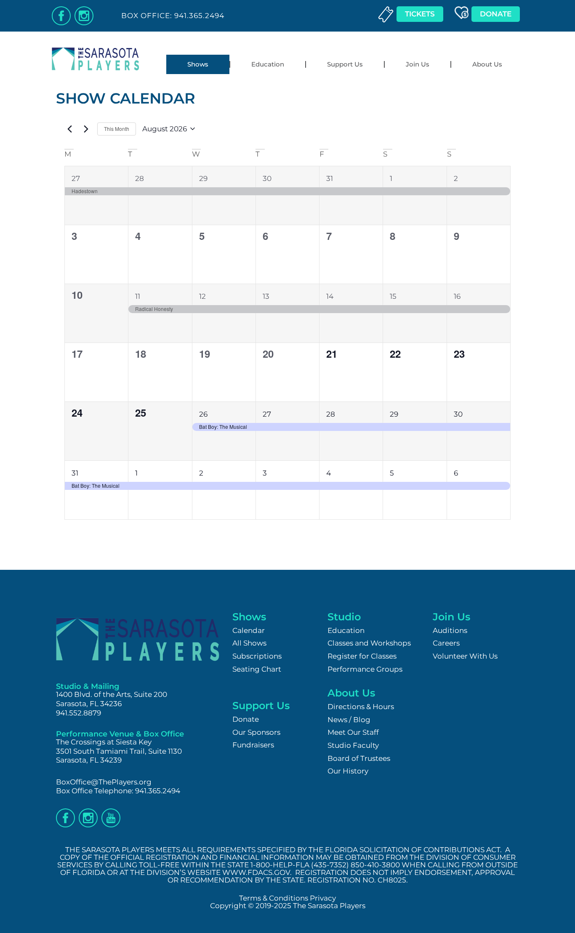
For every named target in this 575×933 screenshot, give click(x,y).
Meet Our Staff (353, 732)
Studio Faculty (353, 745)
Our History (347, 771)
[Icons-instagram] (84, 15)
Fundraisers (253, 745)
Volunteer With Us (465, 656)
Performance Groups (364, 669)
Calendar (248, 630)
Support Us (345, 64)
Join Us (417, 64)
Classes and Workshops (369, 643)
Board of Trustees (358, 758)
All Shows (249, 643)
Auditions (450, 630)
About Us (487, 64)
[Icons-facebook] (61, 15)
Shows (197, 64)
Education (267, 64)
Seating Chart (256, 669)
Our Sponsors (256, 732)
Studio (344, 617)
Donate (245, 719)
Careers (446, 643)
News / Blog (348, 719)
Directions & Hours (360, 706)
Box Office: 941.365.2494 (172, 15)
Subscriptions (257, 656)
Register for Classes (362, 656)
